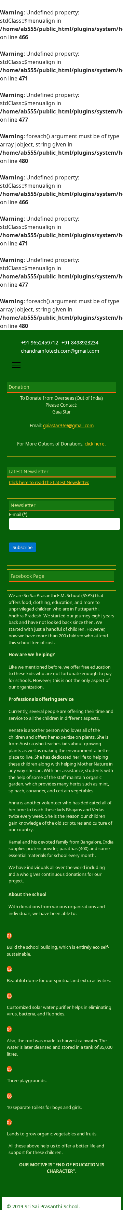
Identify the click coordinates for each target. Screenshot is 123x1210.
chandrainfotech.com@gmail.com (60, 351)
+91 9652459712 (39, 342)
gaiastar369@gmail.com (68, 425)
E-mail (18, 514)
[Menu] (16, 365)
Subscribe (22, 547)
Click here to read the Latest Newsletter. (49, 482)
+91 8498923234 (80, 342)
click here (95, 444)
